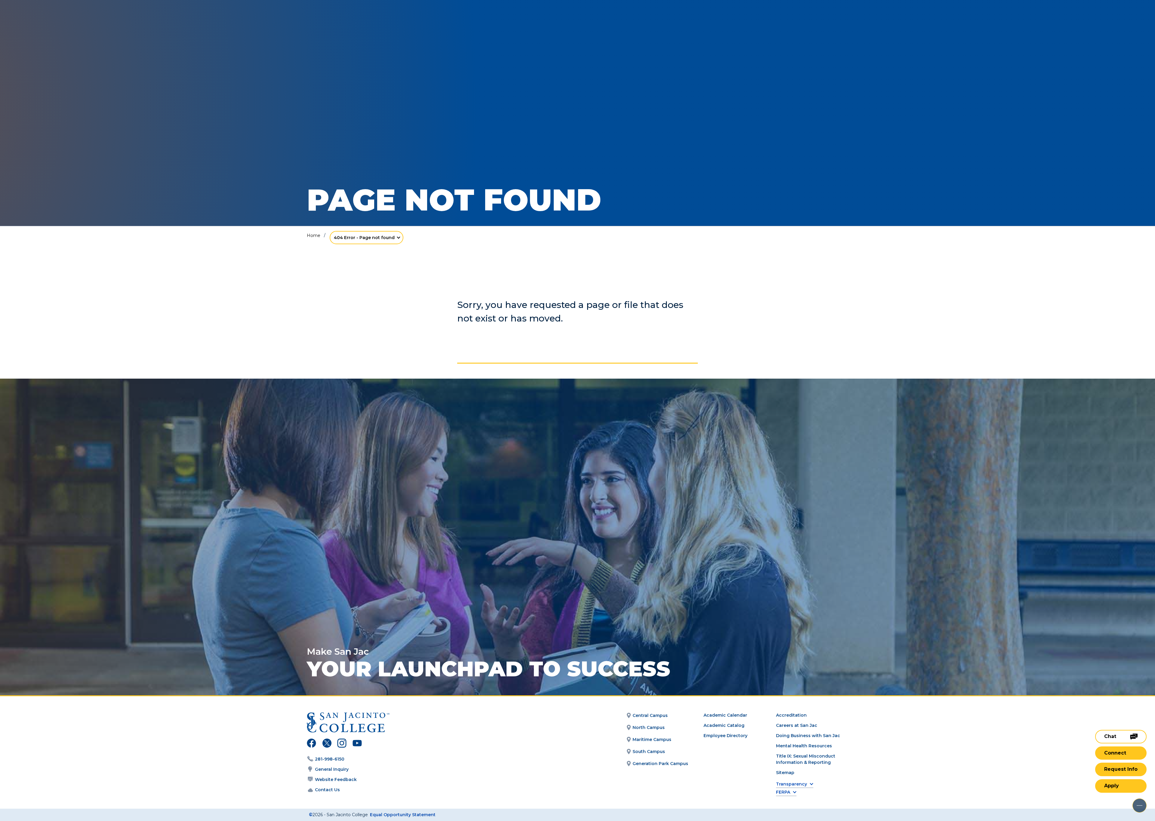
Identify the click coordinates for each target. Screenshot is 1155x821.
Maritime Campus (652, 739)
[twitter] (326, 744)
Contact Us (327, 789)
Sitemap (785, 772)
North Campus (649, 727)
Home (313, 235)
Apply (1111, 786)
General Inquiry (332, 769)
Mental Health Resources (804, 746)
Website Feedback (336, 779)
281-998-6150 (329, 759)
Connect (1115, 753)
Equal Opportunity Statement (403, 814)
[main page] (48, 21)
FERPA (783, 792)
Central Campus (650, 715)
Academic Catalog (724, 725)
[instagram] (341, 744)
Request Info (1121, 769)
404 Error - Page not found (364, 237)
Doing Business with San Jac (808, 735)
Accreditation (791, 715)
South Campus (649, 751)
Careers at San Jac (796, 725)
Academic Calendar (725, 715)
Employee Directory (725, 735)
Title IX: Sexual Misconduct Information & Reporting (805, 759)
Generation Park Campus (660, 763)
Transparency (791, 784)
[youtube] (357, 744)
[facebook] (311, 744)
